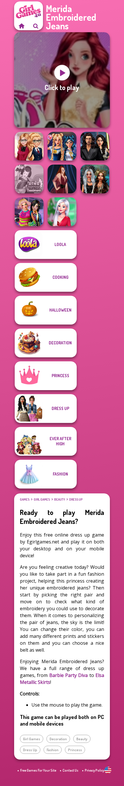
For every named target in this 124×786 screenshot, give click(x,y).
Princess (75, 749)
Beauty (59, 499)
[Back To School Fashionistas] (29, 146)
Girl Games (42, 499)
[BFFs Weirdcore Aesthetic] (29, 211)
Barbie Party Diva (68, 675)
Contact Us (70, 770)
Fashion (53, 749)
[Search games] (36, 26)
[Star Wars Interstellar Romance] (94, 146)
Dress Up (75, 499)
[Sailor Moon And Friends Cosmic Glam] (62, 146)
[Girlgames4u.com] (21, 26)
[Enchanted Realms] (94, 179)
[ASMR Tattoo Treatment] (29, 179)
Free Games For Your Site (38, 770)
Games (24, 499)
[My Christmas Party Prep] (62, 211)
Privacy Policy (94, 770)
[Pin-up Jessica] (62, 179)
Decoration (58, 739)
